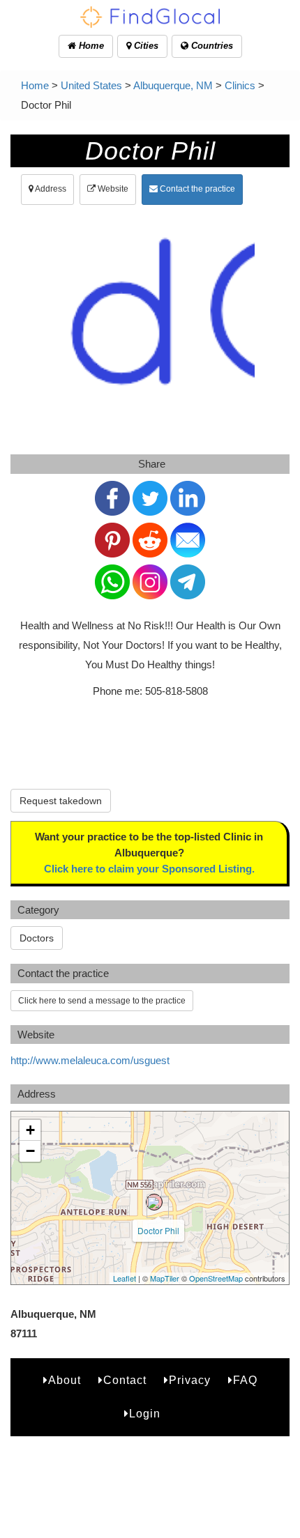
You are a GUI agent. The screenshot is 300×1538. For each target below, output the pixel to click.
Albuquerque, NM (173, 85)
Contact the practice (196, 189)
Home (90, 45)
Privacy (190, 1380)
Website (112, 189)
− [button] (30, 1151)
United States (91, 85)
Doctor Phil (158, 1230)
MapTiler (164, 1278)
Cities (144, 45)
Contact (125, 1380)
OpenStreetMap (216, 1278)
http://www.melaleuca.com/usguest (90, 1060)
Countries (210, 45)
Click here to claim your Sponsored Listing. (149, 869)
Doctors (37, 938)
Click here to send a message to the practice (102, 1001)
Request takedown (61, 800)
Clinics (240, 85)
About (64, 1380)
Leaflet (124, 1278)
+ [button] (30, 1130)
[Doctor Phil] (154, 1202)
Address (49, 189)
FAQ (245, 1380)
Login (144, 1414)
